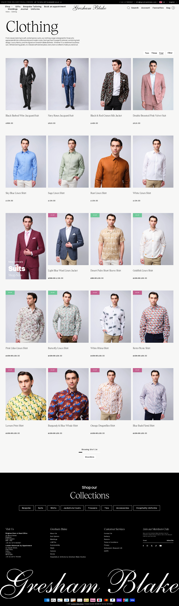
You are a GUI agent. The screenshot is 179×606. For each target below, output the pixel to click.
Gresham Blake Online (77, 604)
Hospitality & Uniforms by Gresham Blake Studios (68, 557)
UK (164, 2)
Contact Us (108, 533)
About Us (53, 533)
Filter (170, 53)
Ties (106, 508)
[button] (133, 8)
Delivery (107, 536)
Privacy (106, 545)
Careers (53, 551)
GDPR (106, 551)
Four (161, 53)
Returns (107, 539)
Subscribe (170, 540)
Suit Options (54, 536)
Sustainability (55, 545)
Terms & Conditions (111, 542)
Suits (40, 508)
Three (154, 53)
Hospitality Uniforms (146, 508)
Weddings (53, 539)
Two (147, 53)
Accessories (122, 508)
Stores (52, 554)
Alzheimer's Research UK (113, 548)
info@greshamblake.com (146, 2)
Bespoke (26, 508)
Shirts (53, 508)
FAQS (52, 548)
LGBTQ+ (53, 542)
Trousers (92, 508)
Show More (89, 457)
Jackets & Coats (72, 508)
